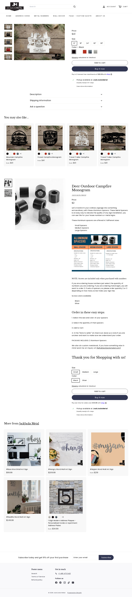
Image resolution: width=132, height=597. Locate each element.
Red (85, 52)
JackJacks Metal (79, 195)
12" (74, 43)
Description (35, 94)
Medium (85, 372)
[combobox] (52, 6)
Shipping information (40, 100)
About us (100, 16)
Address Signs (23, 16)
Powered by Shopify (74, 593)
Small (75, 372)
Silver (95, 52)
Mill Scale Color (90, 52)
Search (34, 573)
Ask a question (37, 106)
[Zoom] (39, 204)
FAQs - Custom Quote (80, 16)
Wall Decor (59, 16)
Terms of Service (38, 577)
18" (81, 43)
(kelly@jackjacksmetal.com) (108, 348)
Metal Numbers (41, 16)
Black (74, 52)
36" (101, 43)
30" (94, 43)
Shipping (75, 58)
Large (95, 372)
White (79, 52)
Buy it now (100, 69)
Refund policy (36, 580)
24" (87, 43)
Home (8, 16)
